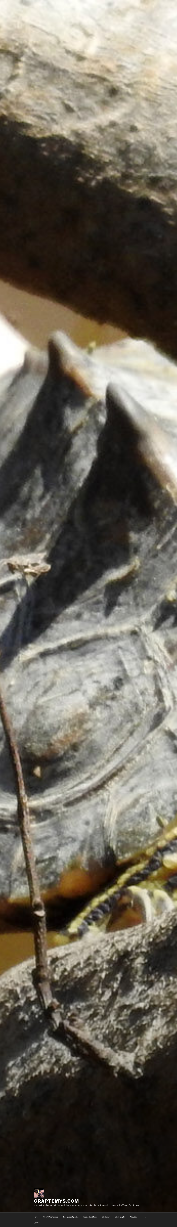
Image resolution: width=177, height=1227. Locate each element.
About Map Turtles (50, 1217)
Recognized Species (70, 1217)
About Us (133, 1217)
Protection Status (90, 1217)
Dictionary (106, 1217)
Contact (37, 1223)
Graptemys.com (56, 1201)
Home (36, 1217)
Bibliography (120, 1217)
